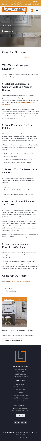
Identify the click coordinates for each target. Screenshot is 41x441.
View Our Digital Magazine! (13, 340)
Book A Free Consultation (21, 398)
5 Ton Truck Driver (10, 291)
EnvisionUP (24, 437)
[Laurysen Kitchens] (14, 10)
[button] (37, 10)
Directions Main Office (21, 376)
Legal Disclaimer (30, 432)
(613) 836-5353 (23, 408)
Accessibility (22, 434)
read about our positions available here (19, 58)
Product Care (20, 389)
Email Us (20, 415)
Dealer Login (20, 401)
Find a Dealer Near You (20, 387)
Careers (20, 392)
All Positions (8, 288)
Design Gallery (20, 384)
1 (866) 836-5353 (23, 411)
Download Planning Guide (21, 395)
